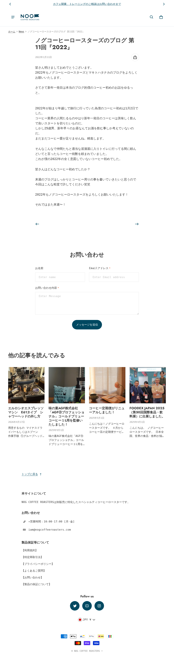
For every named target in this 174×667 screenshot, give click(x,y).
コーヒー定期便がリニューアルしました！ (107, 410)
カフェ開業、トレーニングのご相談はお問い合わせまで (87, 4)
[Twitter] (75, 606)
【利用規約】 (30, 550)
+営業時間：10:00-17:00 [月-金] (51, 521)
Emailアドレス (99, 268)
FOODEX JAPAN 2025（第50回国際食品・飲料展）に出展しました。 (147, 412)
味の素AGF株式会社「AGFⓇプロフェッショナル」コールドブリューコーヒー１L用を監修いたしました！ (66, 416)
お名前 (39, 268)
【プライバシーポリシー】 (38, 563)
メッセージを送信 (87, 324)
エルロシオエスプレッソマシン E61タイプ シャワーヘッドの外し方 (26, 412)
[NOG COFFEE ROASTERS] (30, 17)
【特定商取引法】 (32, 557)
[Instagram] (99, 606)
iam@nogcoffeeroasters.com (49, 529)
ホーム (11, 31)
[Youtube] (87, 606)
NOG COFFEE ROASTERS (87, 651)
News (21, 31)
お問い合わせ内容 (47, 287)
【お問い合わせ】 (32, 577)
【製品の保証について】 (36, 584)
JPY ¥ (87, 619)
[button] (151, 17)
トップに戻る (30, 474)
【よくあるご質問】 (34, 570)
